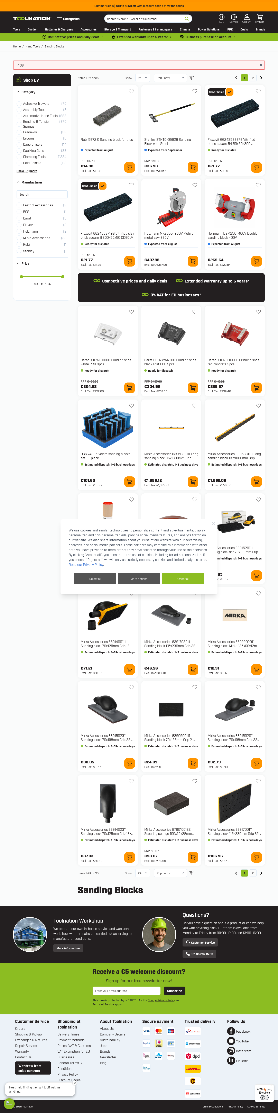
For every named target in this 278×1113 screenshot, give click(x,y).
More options (138, 578)
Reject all (95, 578)
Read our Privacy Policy (86, 564)
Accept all (183, 578)
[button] (9, 1104)
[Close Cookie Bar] (213, 523)
